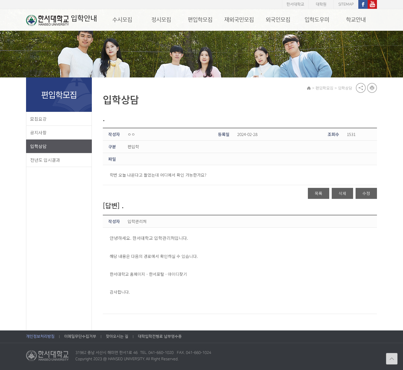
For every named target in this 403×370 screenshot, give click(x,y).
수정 (366, 193)
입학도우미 (317, 20)
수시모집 (122, 20)
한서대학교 (295, 4)
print (372, 88)
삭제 (342, 193)
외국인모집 (278, 20)
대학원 (321, 4)
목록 (318, 193)
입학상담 (38, 146)
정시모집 (161, 20)
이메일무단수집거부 (80, 336)
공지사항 (38, 132)
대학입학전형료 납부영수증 (160, 336)
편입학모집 (200, 20)
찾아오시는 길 (117, 336)
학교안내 (356, 20)
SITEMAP (346, 4)
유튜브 (372, 4)
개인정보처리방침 (40, 336)
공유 (361, 88)
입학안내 (84, 19)
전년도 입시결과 (45, 160)
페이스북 (363, 4)
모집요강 (38, 118)
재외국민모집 (239, 20)
